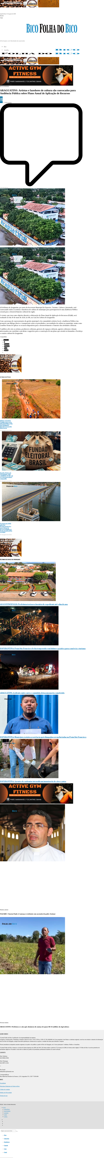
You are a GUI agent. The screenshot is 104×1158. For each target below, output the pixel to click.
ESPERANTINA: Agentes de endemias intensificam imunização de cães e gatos (33, 781)
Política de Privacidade (6, 1092)
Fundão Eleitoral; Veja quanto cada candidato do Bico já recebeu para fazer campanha (6, 476)
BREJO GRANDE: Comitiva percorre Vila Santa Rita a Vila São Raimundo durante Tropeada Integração (6, 424)
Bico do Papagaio (4, 86)
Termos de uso (3, 1095)
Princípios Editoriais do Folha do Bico (10, 1086)
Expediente (3, 1083)
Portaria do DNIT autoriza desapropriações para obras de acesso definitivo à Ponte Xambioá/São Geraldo (6, 528)
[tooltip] (6, 340)
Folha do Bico (8, 102)
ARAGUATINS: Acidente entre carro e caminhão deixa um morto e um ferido (32, 693)
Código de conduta (5, 1089)
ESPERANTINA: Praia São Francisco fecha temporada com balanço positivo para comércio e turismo (43, 648)
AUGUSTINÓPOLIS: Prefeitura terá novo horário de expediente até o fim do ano (34, 604)
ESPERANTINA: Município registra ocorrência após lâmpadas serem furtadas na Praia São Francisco (43, 737)
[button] (17, 1131)
